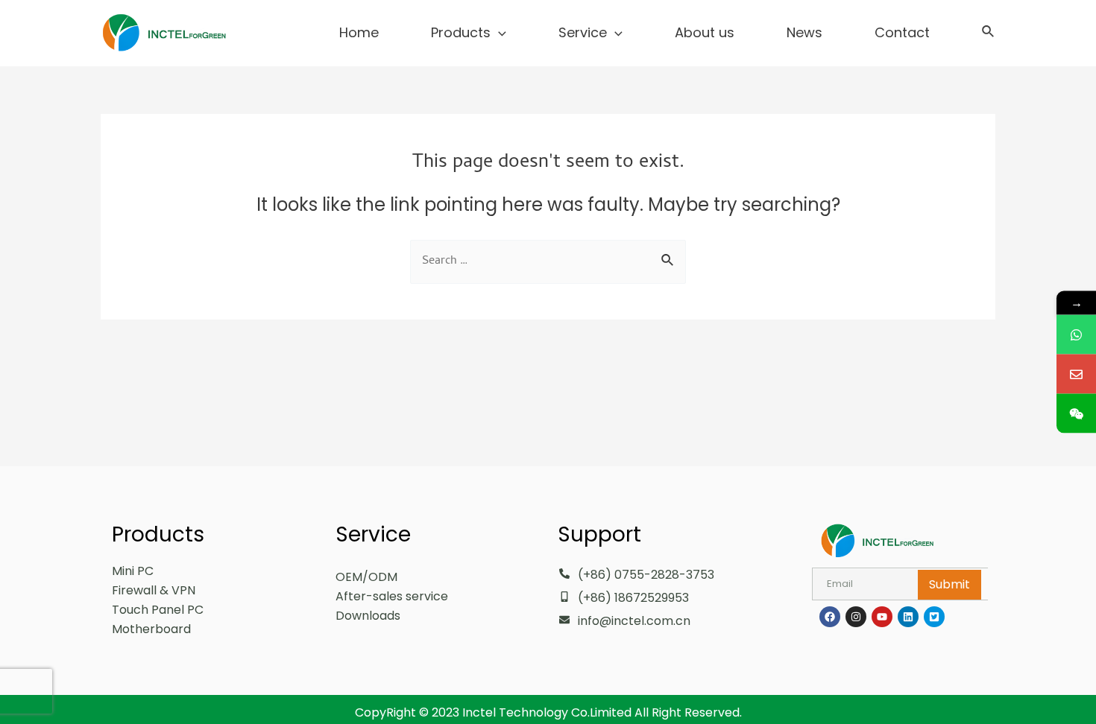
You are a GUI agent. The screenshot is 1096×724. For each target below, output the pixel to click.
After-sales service (392, 596)
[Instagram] (855, 616)
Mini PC (133, 570)
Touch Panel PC (158, 609)
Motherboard (151, 629)
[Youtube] (882, 616)
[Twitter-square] (934, 616)
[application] (498, 33)
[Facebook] (829, 616)
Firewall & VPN (153, 590)
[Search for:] (548, 259)
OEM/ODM (366, 576)
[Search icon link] (988, 33)
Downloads (368, 615)
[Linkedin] (908, 616)
